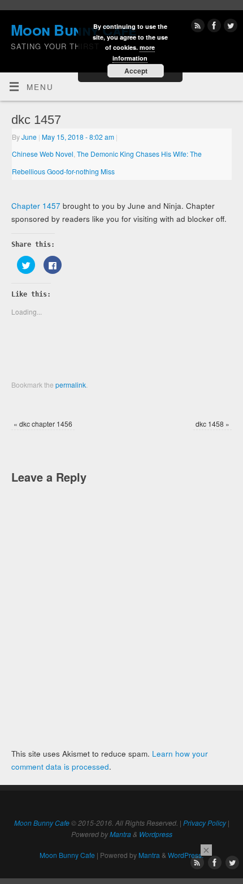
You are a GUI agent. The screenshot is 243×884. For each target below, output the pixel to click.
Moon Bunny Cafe (42, 822)
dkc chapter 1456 (43, 423)
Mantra (120, 834)
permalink (70, 384)
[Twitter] (229, 27)
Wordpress (155, 834)
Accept (135, 71)
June (29, 136)
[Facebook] (213, 27)
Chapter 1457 (35, 205)
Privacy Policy (204, 822)
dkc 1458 (212, 423)
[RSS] (196, 27)
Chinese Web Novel (42, 153)
